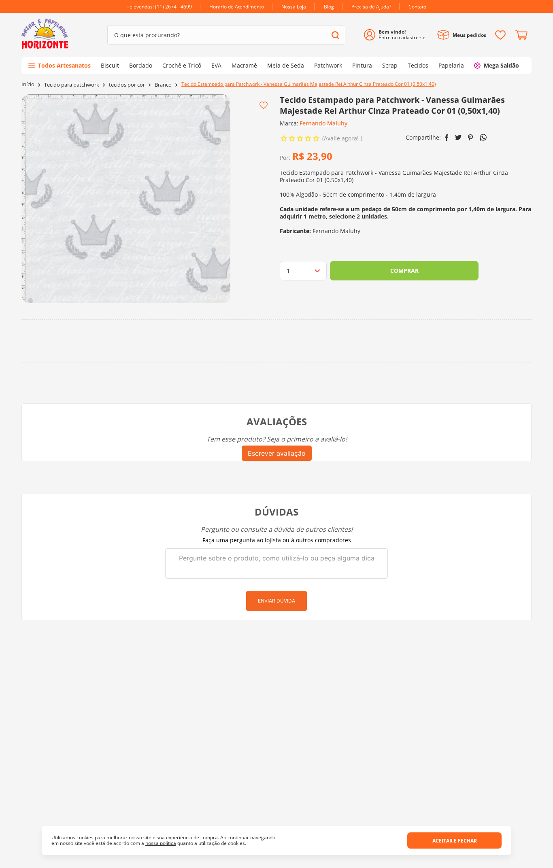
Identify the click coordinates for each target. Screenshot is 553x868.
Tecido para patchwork (71, 85)
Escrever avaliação (277, 453)
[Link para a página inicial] (27, 84)
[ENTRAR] (397, 35)
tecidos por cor (127, 85)
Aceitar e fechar (454, 840)
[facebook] (447, 137)
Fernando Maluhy (323, 123)
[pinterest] (470, 137)
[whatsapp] (483, 137)
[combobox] (226, 35)
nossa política (160, 843)
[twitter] (458, 137)
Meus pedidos (469, 35)
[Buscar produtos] (335, 35)
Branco (163, 85)
